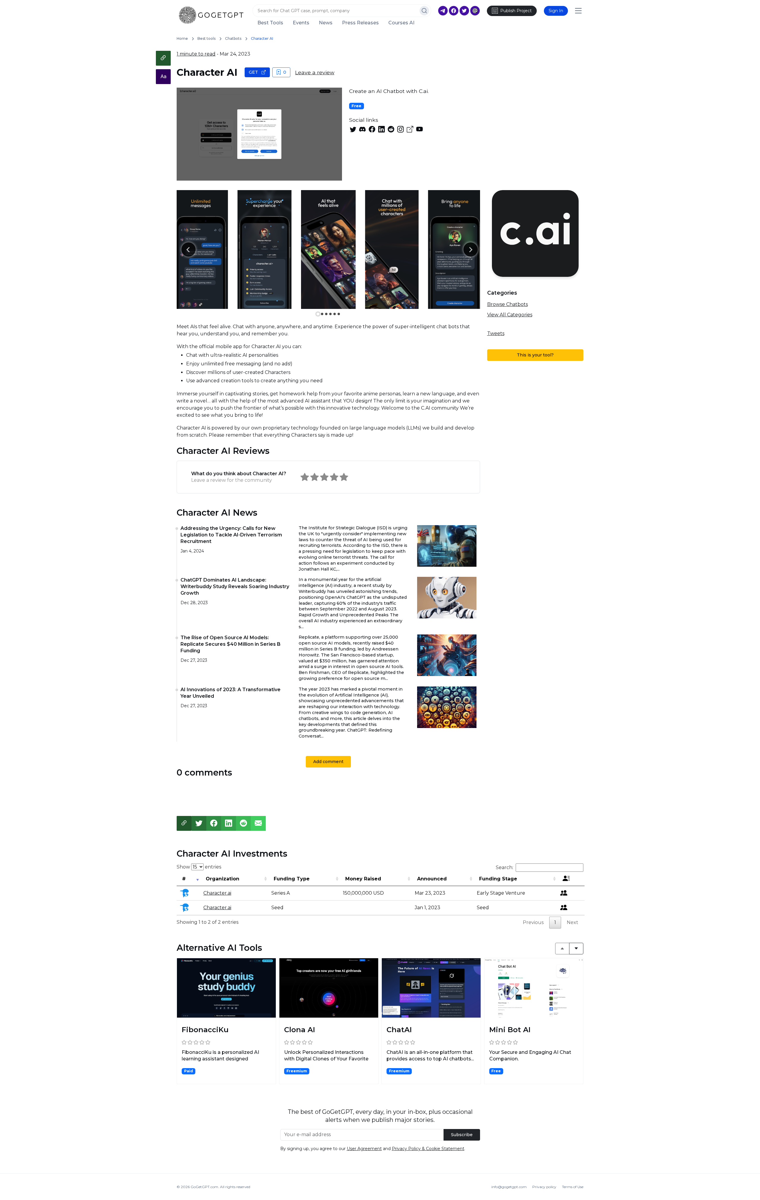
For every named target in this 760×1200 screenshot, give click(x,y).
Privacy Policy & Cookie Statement (428, 1148)
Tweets (495, 333)
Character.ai (217, 893)
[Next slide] (470, 249)
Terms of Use (572, 1187)
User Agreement (364, 1148)
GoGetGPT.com (204, 1187)
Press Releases (360, 22)
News (325, 22)
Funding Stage (498, 879)
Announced (432, 879)
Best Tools (270, 22)
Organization (222, 879)
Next (572, 922)
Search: (504, 867)
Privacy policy (544, 1187)
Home (182, 38)
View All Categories (509, 315)
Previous (533, 922)
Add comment (328, 761)
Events (301, 22)
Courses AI (401, 22)
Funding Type (292, 879)
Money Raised (363, 879)
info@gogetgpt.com (509, 1187)
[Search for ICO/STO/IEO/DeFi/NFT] (424, 10)
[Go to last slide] (188, 249)
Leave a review (314, 72)
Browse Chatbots (507, 304)
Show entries (199, 867)
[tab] (317, 313)
